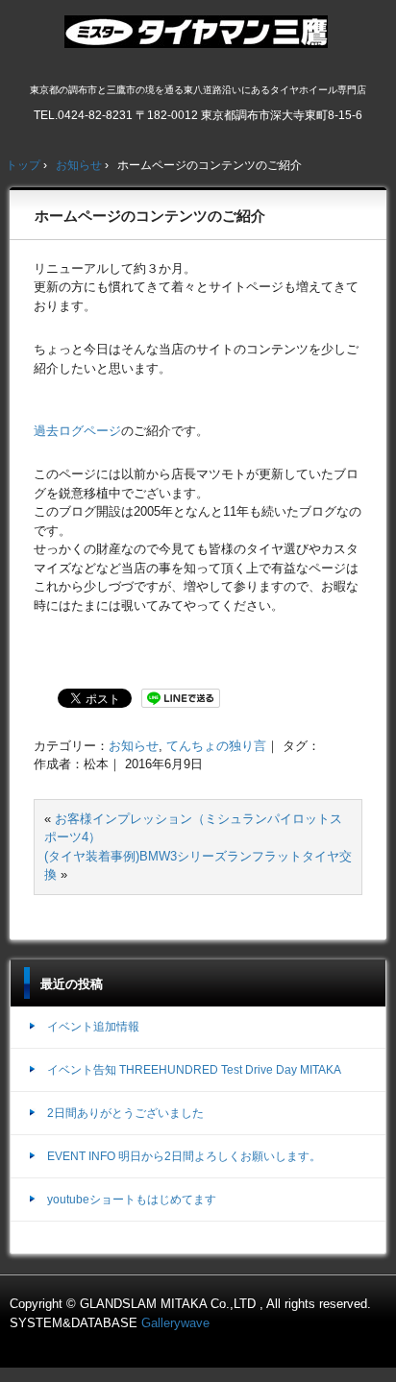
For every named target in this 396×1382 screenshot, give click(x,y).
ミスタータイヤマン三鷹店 (198, 39)
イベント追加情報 (93, 1026)
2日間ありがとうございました (125, 1113)
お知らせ (134, 746)
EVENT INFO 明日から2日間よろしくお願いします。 (184, 1156)
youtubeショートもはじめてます (131, 1199)
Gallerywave (175, 1323)
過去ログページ (77, 431)
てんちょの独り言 (216, 746)
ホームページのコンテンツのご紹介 (150, 215)
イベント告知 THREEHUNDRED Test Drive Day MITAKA (194, 1070)
